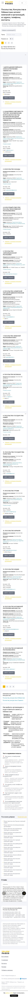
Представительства (9, 46)
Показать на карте (7, 144)
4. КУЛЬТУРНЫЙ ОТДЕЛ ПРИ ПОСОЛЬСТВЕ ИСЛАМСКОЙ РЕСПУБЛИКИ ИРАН (12, 209)
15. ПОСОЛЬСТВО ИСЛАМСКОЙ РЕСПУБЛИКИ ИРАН (13, 649)
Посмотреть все (22, 816)
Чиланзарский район (15, 264)
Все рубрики (5, 956)
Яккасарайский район (16, 179)
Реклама (4, 966)
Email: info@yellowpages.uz (9, 975)
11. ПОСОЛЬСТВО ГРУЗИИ (11, 491)
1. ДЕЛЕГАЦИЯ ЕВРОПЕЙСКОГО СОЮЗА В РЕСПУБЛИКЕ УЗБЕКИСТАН (12, 68)
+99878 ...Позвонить (9, 97)
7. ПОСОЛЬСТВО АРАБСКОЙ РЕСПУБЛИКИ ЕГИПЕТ (12, 336)
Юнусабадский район (16, 83)
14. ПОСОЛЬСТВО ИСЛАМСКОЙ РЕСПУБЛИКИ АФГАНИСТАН (13, 607)
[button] (14, 102)
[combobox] (23, 2)
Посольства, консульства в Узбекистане (14, 698)
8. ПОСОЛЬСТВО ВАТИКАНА (12, 374)
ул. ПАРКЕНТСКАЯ (20, 223)
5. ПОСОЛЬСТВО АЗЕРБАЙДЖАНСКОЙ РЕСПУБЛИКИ (9, 252)
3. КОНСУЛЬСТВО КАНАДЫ (11, 169)
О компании (5, 960)
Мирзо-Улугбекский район (17, 138)
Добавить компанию (7, 970)
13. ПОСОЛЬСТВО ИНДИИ (11, 569)
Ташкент (9, 83)
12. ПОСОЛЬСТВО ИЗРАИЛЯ (11, 530)
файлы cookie (9, 993)
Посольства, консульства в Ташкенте (13, 700)
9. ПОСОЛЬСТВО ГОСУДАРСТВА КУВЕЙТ (13, 416)
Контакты (4, 963)
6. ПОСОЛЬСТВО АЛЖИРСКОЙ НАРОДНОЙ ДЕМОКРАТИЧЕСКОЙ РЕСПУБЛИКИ (13, 292)
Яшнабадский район (11, 223)
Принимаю (14, 995)
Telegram (24, 978)
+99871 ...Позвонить (9, 155)
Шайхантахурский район (16, 427)
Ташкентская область (17, 222)
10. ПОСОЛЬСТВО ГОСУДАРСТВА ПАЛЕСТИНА (13, 453)
